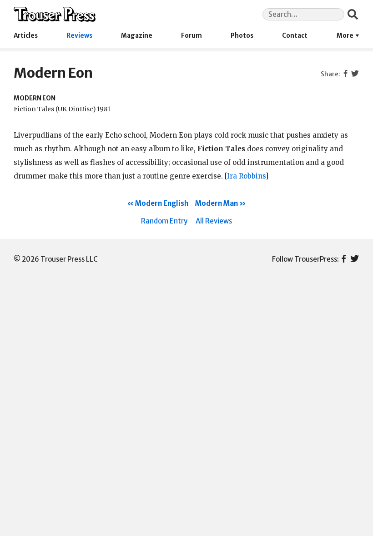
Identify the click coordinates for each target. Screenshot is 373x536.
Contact (294, 36)
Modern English (161, 203)
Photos (242, 36)
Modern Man (216, 203)
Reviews (79, 36)
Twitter (354, 259)
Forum (191, 36)
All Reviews (214, 221)
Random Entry (164, 221)
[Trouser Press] (55, 14)
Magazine (136, 36)
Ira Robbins (246, 176)
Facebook (343, 259)
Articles (26, 36)
